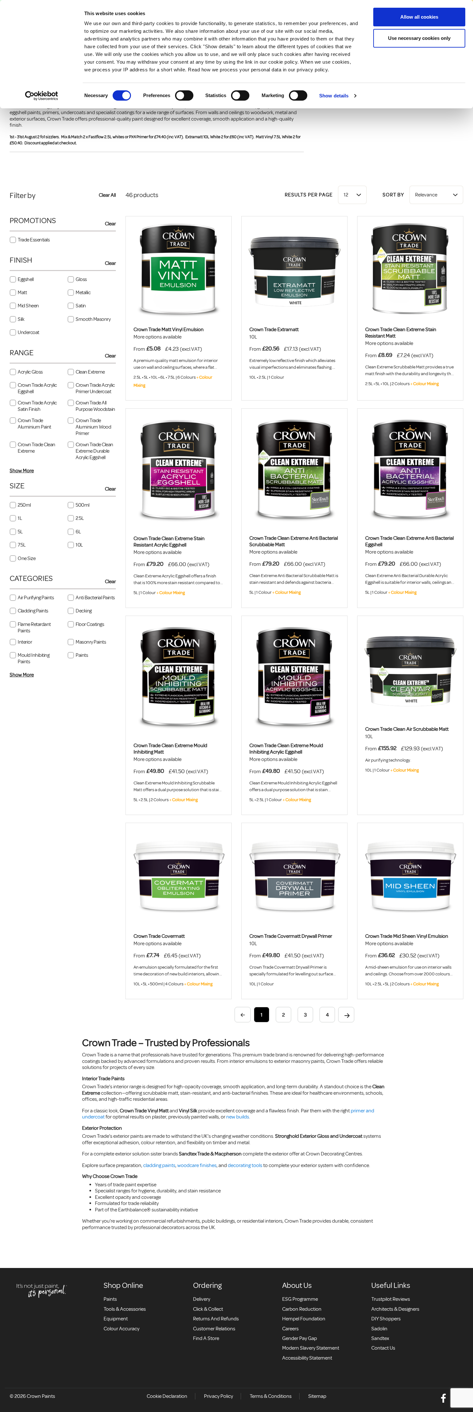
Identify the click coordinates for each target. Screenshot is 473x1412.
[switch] (184, 95)
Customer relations (214, 1329)
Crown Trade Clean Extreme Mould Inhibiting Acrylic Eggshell (286, 748)
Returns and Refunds (216, 1319)
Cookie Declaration (167, 1396)
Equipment (116, 1319)
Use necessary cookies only (419, 38)
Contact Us (383, 1348)
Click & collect (208, 1309)
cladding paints (159, 1165)
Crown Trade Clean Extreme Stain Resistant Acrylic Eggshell (169, 541)
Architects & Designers (395, 1309)
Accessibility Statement (307, 1358)
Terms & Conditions (271, 1396)
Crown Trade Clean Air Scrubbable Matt (407, 729)
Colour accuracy (121, 1329)
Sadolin (379, 1329)
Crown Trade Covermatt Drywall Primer (290, 936)
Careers (290, 1329)
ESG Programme (300, 1299)
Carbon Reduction (301, 1309)
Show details (333, 95)
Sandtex (380, 1338)
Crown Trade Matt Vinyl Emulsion (169, 329)
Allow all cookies (419, 17)
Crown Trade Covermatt (159, 936)
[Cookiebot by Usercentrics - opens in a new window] (42, 96)
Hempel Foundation (303, 1319)
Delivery (201, 1299)
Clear (110, 224)
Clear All (107, 195)
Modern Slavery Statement (310, 1348)
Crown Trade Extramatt (274, 329)
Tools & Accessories (125, 1309)
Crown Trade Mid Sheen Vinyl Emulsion (406, 936)
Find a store (206, 1338)
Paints (110, 1299)
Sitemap (317, 1396)
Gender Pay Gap (299, 1338)
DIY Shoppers (386, 1319)
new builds (237, 1117)
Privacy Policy (218, 1396)
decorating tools (245, 1165)
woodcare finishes (197, 1165)
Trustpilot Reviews (390, 1299)
